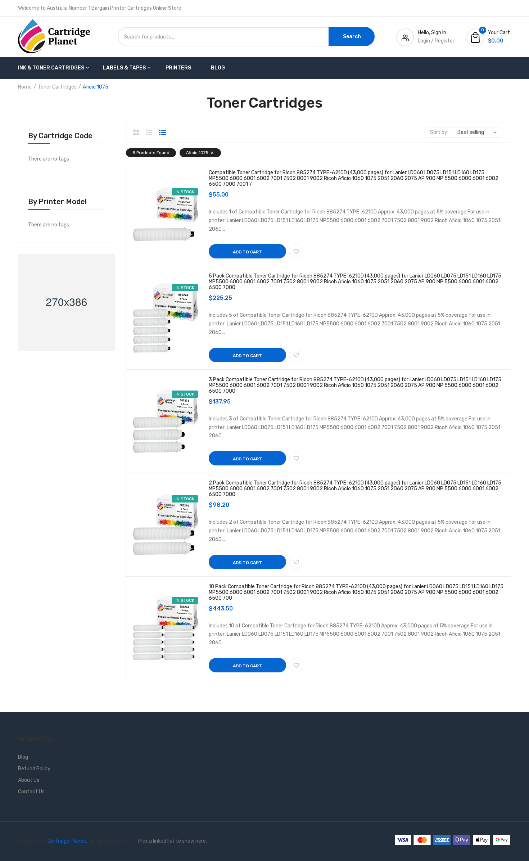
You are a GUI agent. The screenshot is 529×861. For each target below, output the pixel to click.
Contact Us (31, 792)
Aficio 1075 (197, 152)
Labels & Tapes (124, 68)
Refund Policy (34, 769)
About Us (28, 780)
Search (352, 36)
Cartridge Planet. (67, 841)
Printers (178, 68)
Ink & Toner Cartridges (51, 68)
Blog (218, 68)
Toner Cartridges (57, 87)
